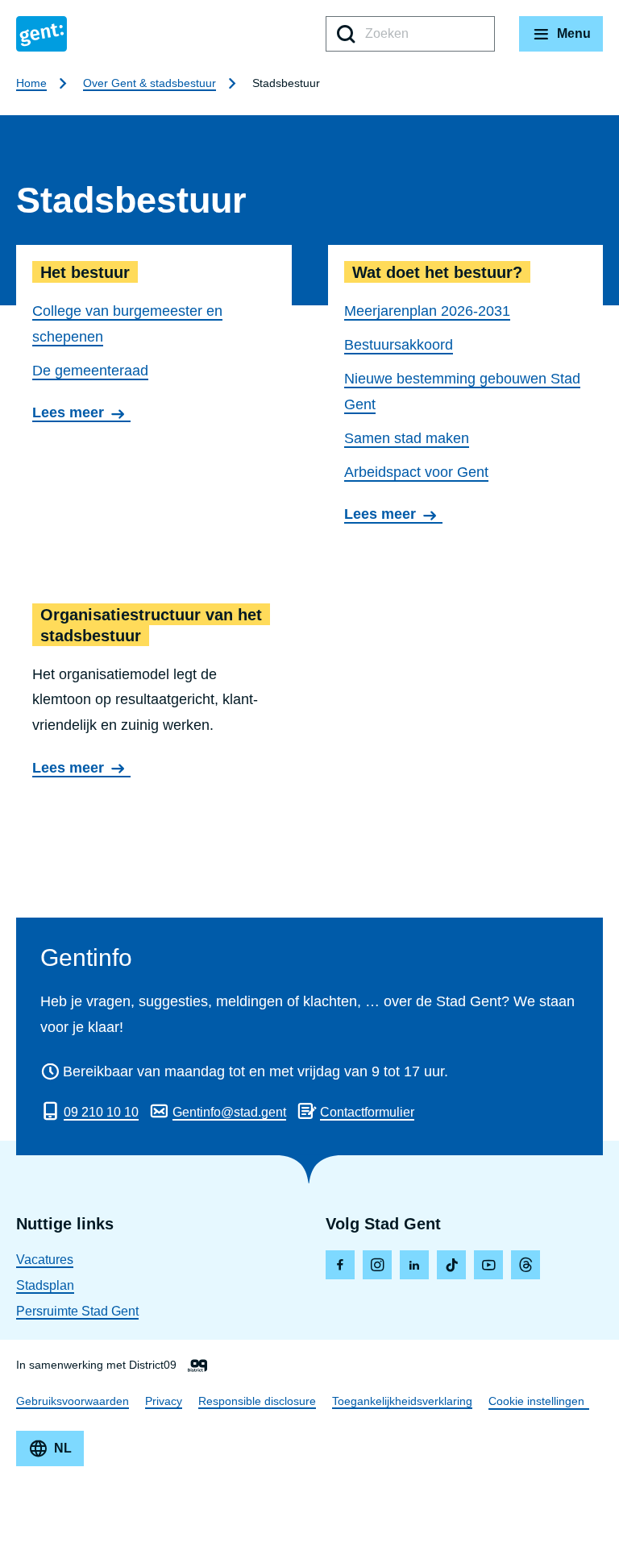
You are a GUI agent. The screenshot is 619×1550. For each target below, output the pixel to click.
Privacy (163, 1401)
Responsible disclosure (257, 1401)
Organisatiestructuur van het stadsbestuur (154, 693)
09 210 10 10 (101, 1112)
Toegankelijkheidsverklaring (402, 1401)
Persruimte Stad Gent (77, 1311)
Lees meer (73, 413)
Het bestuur (154, 394)
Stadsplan (45, 1285)
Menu (574, 33)
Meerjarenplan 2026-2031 (427, 311)
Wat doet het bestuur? (466, 394)
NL (63, 1448)
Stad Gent (41, 34)
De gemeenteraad (90, 371)
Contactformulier (367, 1112)
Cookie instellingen (536, 1401)
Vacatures (44, 1259)
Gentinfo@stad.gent (229, 1112)
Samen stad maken (406, 438)
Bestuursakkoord (398, 345)
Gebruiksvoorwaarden (72, 1401)
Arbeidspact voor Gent (416, 472)
